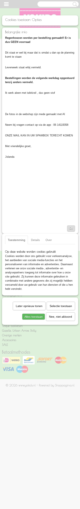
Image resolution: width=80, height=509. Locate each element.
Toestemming (16, 240)
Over (49, 240)
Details (35, 240)
